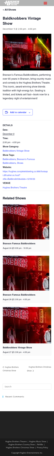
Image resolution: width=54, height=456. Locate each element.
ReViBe (40, 444)
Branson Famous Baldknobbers (19, 243)
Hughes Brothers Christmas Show (20, 447)
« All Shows (9, 9)
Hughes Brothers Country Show (21, 444)
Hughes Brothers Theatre (15, 187)
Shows (20, 162)
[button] (45, 3)
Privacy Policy (42, 447)
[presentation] (26, 221)
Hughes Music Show (37, 441)
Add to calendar (18, 112)
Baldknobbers (9, 159)
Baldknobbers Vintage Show (16, 150)
